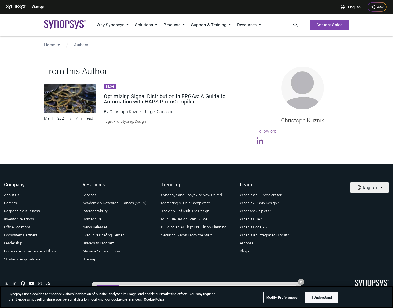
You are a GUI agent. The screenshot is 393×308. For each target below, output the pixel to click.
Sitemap (89, 259)
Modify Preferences (282, 297)
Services (89, 195)
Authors (81, 45)
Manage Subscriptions (101, 251)
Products (172, 24)
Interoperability (95, 211)
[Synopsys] (16, 7)
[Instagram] (40, 283)
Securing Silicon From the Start (186, 235)
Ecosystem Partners (20, 235)
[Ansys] (38, 7)
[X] (6, 283)
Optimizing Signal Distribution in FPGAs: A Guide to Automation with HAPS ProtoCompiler (164, 99)
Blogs (244, 251)
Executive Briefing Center (103, 235)
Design (140, 121)
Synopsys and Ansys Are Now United (191, 195)
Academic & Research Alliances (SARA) (115, 203)
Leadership (13, 243)
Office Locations (17, 227)
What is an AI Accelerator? (261, 195)
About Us (11, 195)
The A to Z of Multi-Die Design (185, 211)
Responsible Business (22, 211)
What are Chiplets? (255, 211)
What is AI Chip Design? (259, 203)
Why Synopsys (110, 24)
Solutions (144, 24)
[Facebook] (23, 283)
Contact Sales (329, 24)
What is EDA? (251, 219)
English (354, 7)
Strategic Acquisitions (22, 259)
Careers (10, 203)
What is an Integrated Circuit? (264, 235)
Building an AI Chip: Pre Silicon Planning (193, 227)
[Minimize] (301, 282)
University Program (98, 243)
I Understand (322, 297)
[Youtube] (31, 283)
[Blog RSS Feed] (48, 283)
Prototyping (123, 121)
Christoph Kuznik (126, 111)
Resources (247, 24)
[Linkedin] (261, 141)
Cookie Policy (154, 299)
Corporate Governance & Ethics (30, 251)
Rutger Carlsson (159, 111)
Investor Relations (19, 219)
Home (49, 45)
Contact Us (92, 219)
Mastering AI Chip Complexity (185, 203)
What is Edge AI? (253, 227)
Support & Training (208, 24)
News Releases (95, 227)
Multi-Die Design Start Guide (184, 219)
